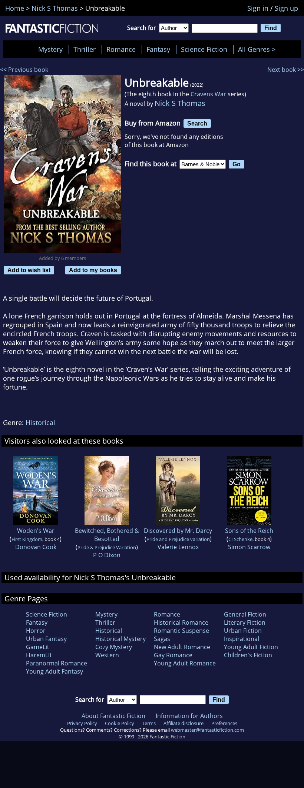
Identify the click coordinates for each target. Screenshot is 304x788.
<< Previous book (24, 70)
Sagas (162, 639)
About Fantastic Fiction (113, 716)
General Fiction (245, 614)
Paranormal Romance (56, 663)
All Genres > (258, 49)
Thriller (84, 49)
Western (107, 655)
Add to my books (93, 270)
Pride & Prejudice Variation (106, 547)
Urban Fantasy (46, 639)
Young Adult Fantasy (54, 671)
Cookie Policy (119, 723)
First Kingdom (26, 539)
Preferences (224, 723)
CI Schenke (240, 539)
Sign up (286, 8)
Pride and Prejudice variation (178, 539)
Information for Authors (189, 716)
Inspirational (241, 639)
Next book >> (285, 70)
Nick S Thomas (180, 103)
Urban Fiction (243, 631)
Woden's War (35, 531)
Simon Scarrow (249, 547)
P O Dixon (106, 555)
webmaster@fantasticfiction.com (207, 730)
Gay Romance (173, 655)
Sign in (257, 8)
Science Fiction (204, 49)
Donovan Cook (35, 547)
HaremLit (39, 655)
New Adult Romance (182, 647)
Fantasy (158, 49)
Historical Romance (181, 622)
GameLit (37, 647)
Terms (149, 723)
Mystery (50, 49)
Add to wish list (28, 270)
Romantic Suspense (181, 631)
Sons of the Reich (249, 531)
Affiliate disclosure (183, 723)
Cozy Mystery (113, 647)
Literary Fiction (244, 622)
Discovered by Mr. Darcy (178, 531)
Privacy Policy (82, 723)
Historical (40, 422)
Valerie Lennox (178, 547)
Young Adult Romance (185, 663)
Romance (121, 49)
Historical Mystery (120, 639)
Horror (36, 631)
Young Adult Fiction (251, 647)
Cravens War (208, 94)
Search (197, 123)
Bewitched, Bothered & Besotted (107, 535)
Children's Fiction (248, 655)
